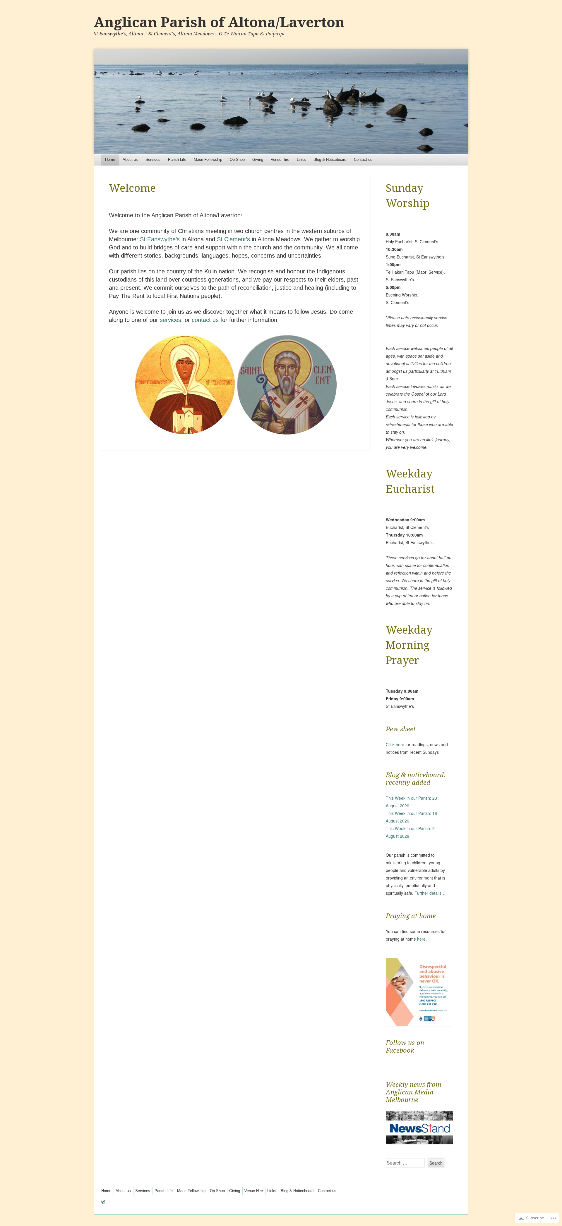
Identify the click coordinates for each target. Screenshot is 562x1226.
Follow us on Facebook (405, 1046)
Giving (257, 159)
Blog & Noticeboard (329, 159)
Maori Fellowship (208, 159)
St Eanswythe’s (160, 239)
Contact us (363, 159)
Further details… (430, 893)
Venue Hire (280, 159)
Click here (395, 744)
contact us (205, 320)
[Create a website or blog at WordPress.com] (103, 1202)
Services (152, 159)
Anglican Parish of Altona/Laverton (219, 22)
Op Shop (237, 159)
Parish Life (177, 159)
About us (130, 159)
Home (110, 159)
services (170, 320)
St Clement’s (233, 239)
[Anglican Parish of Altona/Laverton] (281, 101)
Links (301, 159)
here (421, 939)
